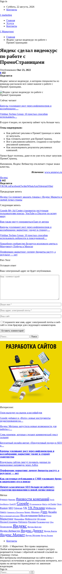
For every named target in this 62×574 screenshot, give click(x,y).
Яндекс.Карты (50, 531)
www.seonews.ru (53, 172)
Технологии (6, 526)
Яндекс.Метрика (32, 535)
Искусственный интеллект (10, 516)
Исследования (29, 515)
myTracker (52, 504)
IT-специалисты (35, 504)
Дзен (43, 512)
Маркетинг (7, 518)
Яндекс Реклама (47, 535)
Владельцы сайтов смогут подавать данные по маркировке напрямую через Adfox (25, 463)
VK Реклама (36, 508)
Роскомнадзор (43, 522)
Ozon (59, 504)
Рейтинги (23, 522)
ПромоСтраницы (9, 522)
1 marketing (6, 15)
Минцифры (19, 519)
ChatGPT (12, 504)
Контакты (11, 9)
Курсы (48, 516)
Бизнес (27, 512)
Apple (52, 500)
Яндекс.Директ (32, 531)
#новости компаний (32, 499)
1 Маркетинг (7, 31)
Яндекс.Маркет (12, 535)
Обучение (41, 519)
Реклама (32, 522)
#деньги (4, 499)
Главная (10, 20)
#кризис (11, 499)
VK (25, 508)
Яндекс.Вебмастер (10, 531)
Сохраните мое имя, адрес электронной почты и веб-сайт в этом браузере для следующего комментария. (30, 323)
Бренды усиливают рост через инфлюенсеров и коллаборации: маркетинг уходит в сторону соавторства (27, 454)
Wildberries (50, 508)
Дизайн (52, 512)
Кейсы (42, 515)
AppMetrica (4, 504)
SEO (10, 508)
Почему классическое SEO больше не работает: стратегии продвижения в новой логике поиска (27, 488)
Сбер (52, 522)
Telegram (18, 508)
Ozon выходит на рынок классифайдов (21, 412)
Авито (3, 512)
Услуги (10, 23)
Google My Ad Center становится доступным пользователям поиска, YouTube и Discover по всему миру (28, 213)
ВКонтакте (35, 512)
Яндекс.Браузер (34, 527)
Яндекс (4, 177)
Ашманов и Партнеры (15, 512)
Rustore (4, 508)
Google (23, 503)
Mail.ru (45, 504)
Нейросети (30, 519)
